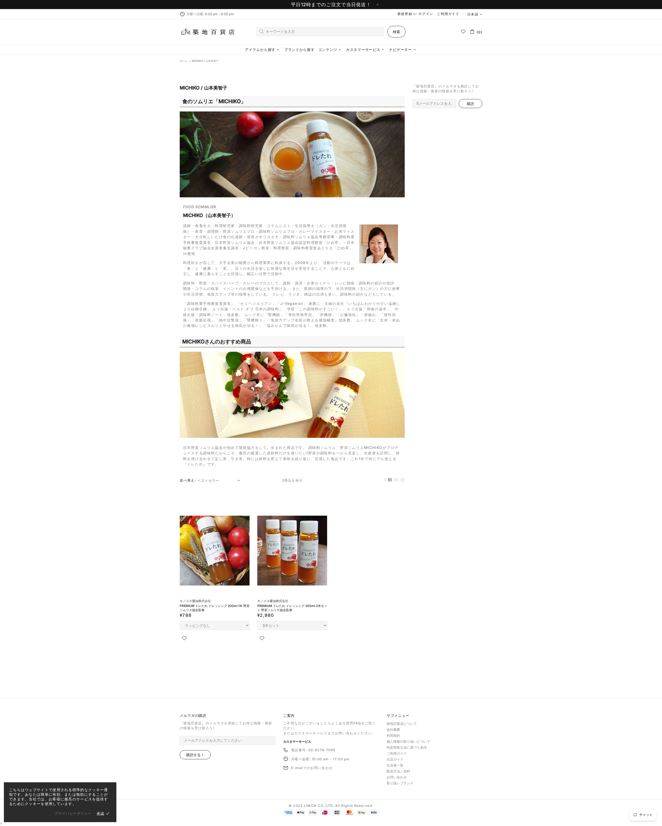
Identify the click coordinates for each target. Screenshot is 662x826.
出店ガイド (395, 759)
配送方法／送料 (398, 771)
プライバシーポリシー (73, 813)
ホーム (183, 60)
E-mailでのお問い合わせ (312, 768)
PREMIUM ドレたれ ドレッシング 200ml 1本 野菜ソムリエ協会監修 (215, 608)
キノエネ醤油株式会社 (195, 601)
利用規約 (393, 735)
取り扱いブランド (400, 783)
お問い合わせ (397, 777)
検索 (396, 31)
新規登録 (404, 14)
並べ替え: (188, 480)
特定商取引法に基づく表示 (407, 747)
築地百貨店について (402, 724)
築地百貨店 (208, 32)
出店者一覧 (395, 765)
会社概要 (393, 729)
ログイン (425, 14)
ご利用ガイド (448, 14)
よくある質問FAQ (346, 723)
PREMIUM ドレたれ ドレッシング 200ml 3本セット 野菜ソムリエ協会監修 (292, 608)
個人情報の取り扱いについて (408, 741)
